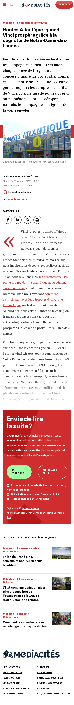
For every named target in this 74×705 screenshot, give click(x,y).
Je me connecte (30, 508)
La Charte (43, 688)
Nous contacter (12, 672)
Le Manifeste (11, 683)
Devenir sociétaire (49, 683)
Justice (9, 582)
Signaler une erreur (16, 688)
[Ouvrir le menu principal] (4, 4)
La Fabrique (44, 672)
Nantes (63, 4)
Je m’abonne (17, 472)
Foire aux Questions (50, 677)
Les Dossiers (11, 667)
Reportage (11, 617)
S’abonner (43, 667)
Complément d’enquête (33, 22)
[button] (8, 220)
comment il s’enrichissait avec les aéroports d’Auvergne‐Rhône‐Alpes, (33, 299)
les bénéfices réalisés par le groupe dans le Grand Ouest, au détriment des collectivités (36, 282)
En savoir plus (50, 472)
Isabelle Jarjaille (17, 199)
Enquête (24, 613)
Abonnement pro (12, 693)
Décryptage (26, 579)
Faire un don (11, 677)
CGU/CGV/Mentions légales (54, 693)
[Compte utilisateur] (12, 5)
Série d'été (11, 551)
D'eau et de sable (29, 548)
